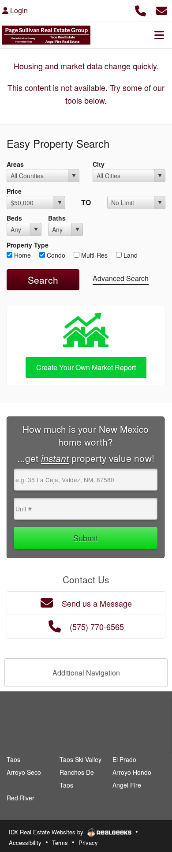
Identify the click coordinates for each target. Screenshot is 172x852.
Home (21, 255)
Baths (57, 218)
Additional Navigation (86, 673)
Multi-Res (93, 255)
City (99, 164)
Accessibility (25, 842)
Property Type (28, 244)
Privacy (88, 842)
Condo (55, 255)
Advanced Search (121, 278)
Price (14, 191)
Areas (15, 164)
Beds (14, 218)
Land (130, 255)
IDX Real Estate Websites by (47, 832)
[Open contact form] (161, 9)
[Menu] (159, 34)
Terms (60, 842)
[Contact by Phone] (140, 9)
